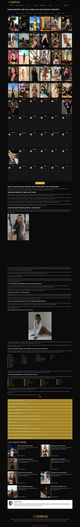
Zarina (35, 132)
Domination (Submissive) (41, 359)
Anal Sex (24, 356)
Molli (35, 65)
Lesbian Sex (25, 363)
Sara (67, 115)
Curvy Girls (27, 384)
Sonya (24, 32)
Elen (67, 65)
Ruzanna (56, 115)
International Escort (12, 360)
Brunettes (59, 384)
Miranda (23, 99)
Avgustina (24, 132)
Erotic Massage (43, 5)
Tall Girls (43, 379)
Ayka (24, 82)
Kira (13, 149)
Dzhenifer (56, 99)
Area (27, 5)
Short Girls (10, 381)
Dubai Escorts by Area (54, 519)
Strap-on (53, 356)
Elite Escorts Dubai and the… (25, 446)
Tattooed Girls (27, 379)
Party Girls (10, 363)
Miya (56, 149)
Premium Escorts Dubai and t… (59, 472)
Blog (24, 455)
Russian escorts (27, 381)
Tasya (13, 99)
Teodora (56, 16)
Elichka (34, 16)
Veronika (34, 115)
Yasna (35, 82)
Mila (13, 65)
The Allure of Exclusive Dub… (25, 459)
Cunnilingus (25, 360)
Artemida (13, 132)
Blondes (26, 385)
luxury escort (11, 361)
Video (63, 13)
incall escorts (11, 382)
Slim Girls (59, 379)
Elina (67, 132)
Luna (24, 65)
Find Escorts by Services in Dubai (63, 519)
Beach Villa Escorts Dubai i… (25, 472)
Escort (9, 354)
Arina (45, 149)
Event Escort (11, 357)
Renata (13, 49)
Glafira (13, 16)
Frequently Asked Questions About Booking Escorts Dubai (23, 520)
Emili (45, 32)
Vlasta (56, 32)
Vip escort (10, 367)
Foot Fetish (39, 360)
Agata (35, 32)
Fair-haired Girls (11, 384)
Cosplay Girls (44, 384)
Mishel (24, 16)
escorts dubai (19, 294)
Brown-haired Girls (12, 385)
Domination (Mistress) (40, 358)
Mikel (24, 49)
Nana (24, 165)
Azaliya (45, 65)
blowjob (24, 358)
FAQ (58, 5)
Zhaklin (13, 115)
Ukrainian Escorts (11, 379)
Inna (45, 16)
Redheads (43, 381)
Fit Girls (59, 382)
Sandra (34, 99)
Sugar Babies (11, 365)
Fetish (37, 355)
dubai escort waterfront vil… (58, 446)
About (50, 5)
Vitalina (56, 82)
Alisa (45, 49)
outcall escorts (60, 381)
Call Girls (35, 5)
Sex (23, 355)
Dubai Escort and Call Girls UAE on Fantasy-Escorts (41, 519)
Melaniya (34, 149)
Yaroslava (67, 32)
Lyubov (45, 115)
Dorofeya (67, 82)
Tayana (45, 99)
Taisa (24, 115)
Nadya (13, 32)
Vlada (45, 82)
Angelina (66, 16)
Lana (67, 165)
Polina (35, 165)
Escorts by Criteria (19, 5)
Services (11, 5)
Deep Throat (25, 362)
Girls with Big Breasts (45, 382)
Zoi (23, 149)
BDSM (38, 356)
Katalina (66, 49)
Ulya (13, 165)
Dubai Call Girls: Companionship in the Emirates (25, 519)
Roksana (45, 165)
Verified (58, 13)
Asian (42, 385)
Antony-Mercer (18, 502)
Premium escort (11, 364)
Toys (52, 355)
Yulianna (56, 49)
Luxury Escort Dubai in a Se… (59, 486)
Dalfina (56, 65)
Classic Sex (25, 359)
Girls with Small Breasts (29, 382)
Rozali (56, 165)
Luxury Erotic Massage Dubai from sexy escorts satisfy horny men (43, 520)
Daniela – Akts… (56, 132)
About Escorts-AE (14, 519)
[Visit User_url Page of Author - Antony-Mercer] (14, 507)
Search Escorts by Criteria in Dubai (60, 520)
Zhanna (34, 49)
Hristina (13, 82)
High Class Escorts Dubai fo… (59, 459)
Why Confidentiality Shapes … (26, 486)
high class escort (11, 359)
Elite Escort (10, 356)
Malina (45, 132)
